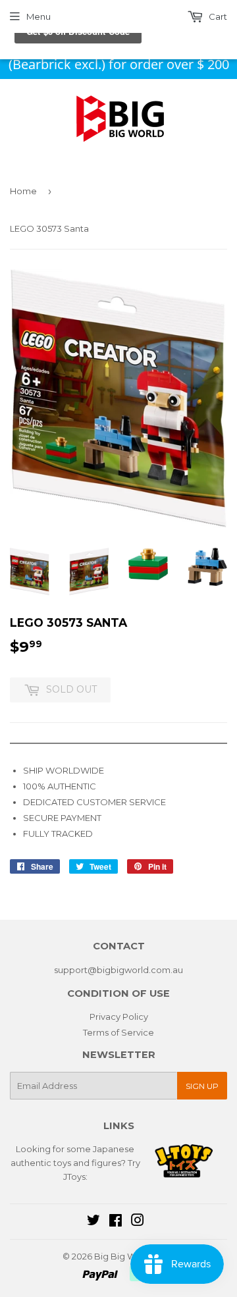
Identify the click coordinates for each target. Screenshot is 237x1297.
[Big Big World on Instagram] (137, 1222)
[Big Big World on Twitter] (93, 1222)
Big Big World (123, 1256)
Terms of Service (118, 1032)
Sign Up (202, 1086)
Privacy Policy (119, 1016)
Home (23, 191)
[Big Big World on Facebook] (115, 1222)
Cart (217, 16)
